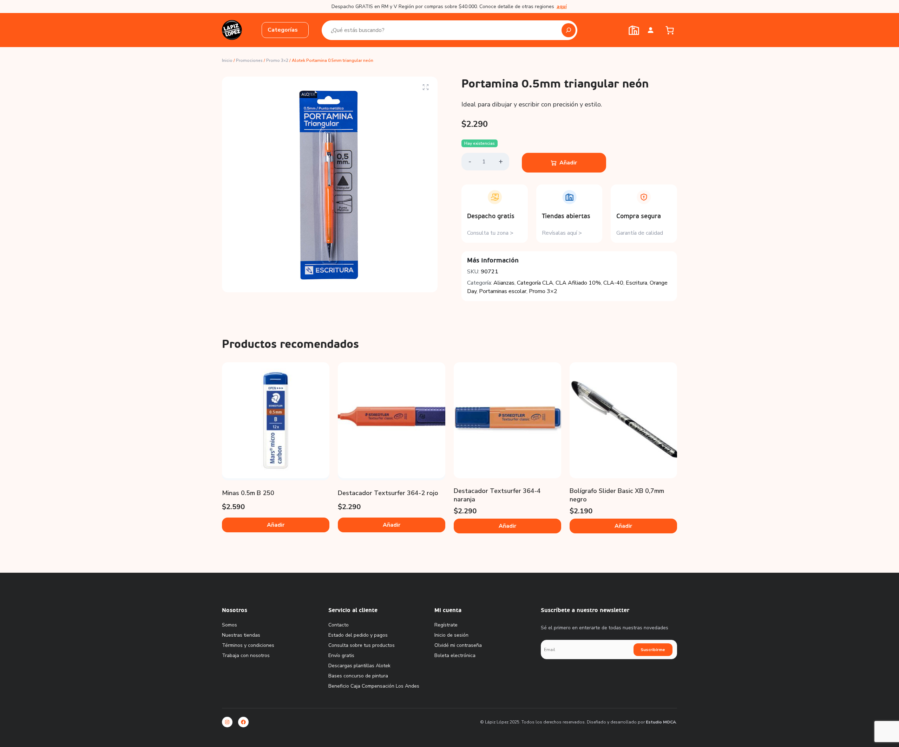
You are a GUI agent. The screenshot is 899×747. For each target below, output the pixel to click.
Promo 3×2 (277, 60)
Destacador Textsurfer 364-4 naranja (497, 495)
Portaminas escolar (502, 291)
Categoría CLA (535, 283)
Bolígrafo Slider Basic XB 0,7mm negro (617, 495)
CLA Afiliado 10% (578, 283)
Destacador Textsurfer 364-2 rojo (388, 493)
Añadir (568, 163)
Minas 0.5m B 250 (248, 493)
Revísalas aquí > (562, 233)
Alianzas (503, 283)
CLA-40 (613, 283)
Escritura (636, 283)
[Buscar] (569, 30)
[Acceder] (651, 30)
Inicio (227, 60)
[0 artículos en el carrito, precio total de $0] (669, 30)
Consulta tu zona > (490, 233)
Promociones (249, 60)
